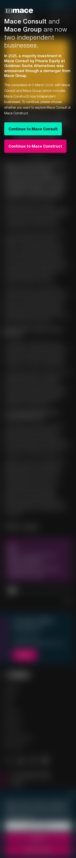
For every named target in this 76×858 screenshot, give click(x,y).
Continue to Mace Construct (35, 146)
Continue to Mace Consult (33, 129)
